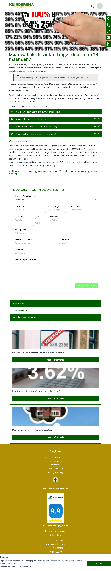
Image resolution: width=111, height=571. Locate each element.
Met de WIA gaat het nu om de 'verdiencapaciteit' (57, 111)
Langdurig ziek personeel (25, 317)
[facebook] (108, 44)
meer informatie (55, 359)
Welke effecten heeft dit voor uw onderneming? (57, 126)
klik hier (28, 566)
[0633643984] (108, 31)
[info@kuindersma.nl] (108, 37)
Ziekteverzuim (20, 310)
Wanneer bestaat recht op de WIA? (57, 119)
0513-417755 (57, 540)
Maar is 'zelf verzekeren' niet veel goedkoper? (57, 134)
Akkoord (98, 563)
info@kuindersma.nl (56, 544)
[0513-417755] (92, 5)
